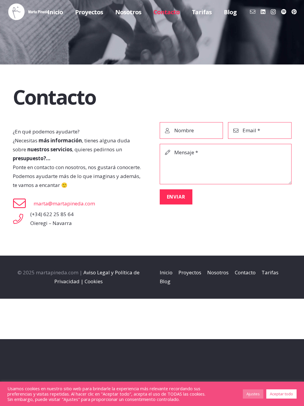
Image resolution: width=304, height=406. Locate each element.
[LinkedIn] (263, 11)
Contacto (245, 272)
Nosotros (218, 272)
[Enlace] (28, 12)
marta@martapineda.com (64, 203)
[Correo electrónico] (252, 11)
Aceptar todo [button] (281, 393)
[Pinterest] (294, 11)
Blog (165, 281)
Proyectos (189, 272)
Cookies (94, 281)
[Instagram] (273, 12)
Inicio (166, 272)
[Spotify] (283, 11)
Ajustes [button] (253, 393)
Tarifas (270, 272)
